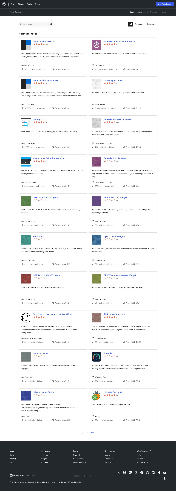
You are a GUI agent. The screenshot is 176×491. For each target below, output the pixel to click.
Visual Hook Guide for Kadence (49, 158)
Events (108, 455)
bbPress (141, 459)
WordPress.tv (79, 462)
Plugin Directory (16, 12)
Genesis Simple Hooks (44, 41)
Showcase (45, 451)
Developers (78, 459)
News (12, 455)
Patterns (44, 462)
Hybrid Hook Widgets (114, 236)
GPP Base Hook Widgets (45, 197)
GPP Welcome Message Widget (120, 275)
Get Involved (110, 451)
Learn (75, 451)
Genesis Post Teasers (115, 158)
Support (76, 455)
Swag (108, 462)
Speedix (108, 353)
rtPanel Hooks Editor (43, 392)
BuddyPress (143, 462)
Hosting (13, 459)
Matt (140, 455)
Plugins (44, 459)
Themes (44, 455)
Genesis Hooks (40, 353)
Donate (109, 459)
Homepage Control (113, 80)
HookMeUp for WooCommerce (119, 41)
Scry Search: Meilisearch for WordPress (53, 314)
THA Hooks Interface (114, 314)
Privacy (12, 462)
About (12, 451)
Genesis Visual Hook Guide (117, 119)
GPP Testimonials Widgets (46, 275)
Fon (33, 476)
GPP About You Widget (115, 197)
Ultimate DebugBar (113, 392)
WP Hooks (38, 236)
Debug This (39, 119)
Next (92, 433)
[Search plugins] (51, 24)
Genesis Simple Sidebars (45, 80)
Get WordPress (164, 4)
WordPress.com (144, 451)
